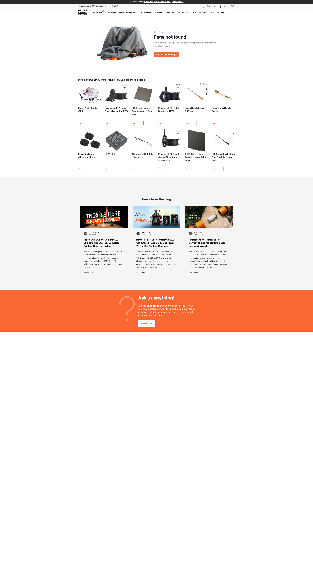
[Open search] (202, 6)
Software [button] (158, 12)
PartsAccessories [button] (127, 12)
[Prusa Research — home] (83, 12)
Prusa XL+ (148, 1)
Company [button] (221, 12)
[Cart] (232, 6)
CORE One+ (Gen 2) (162, 1)
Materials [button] (112, 12)
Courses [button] (202, 12)
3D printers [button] (98, 11)
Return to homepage (166, 54)
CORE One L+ (178, 1)
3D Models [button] (170, 12)
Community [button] (183, 12)
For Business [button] (145, 12)
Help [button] (194, 12)
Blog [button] (212, 12)
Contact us (146, 323)
